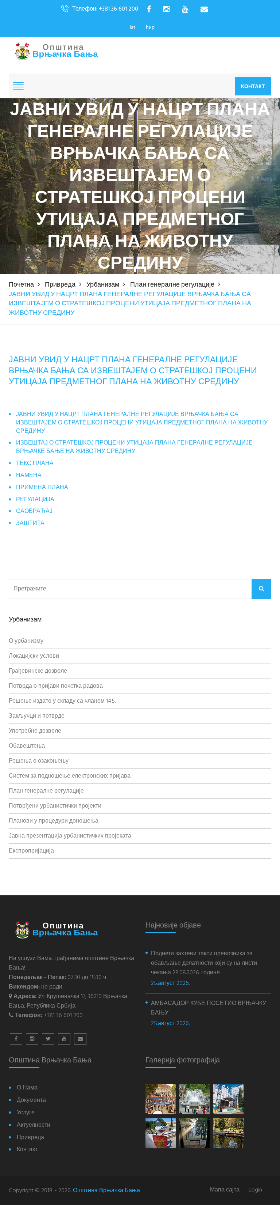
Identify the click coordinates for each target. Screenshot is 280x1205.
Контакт (253, 86)
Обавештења (27, 746)
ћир (150, 27)
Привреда (60, 285)
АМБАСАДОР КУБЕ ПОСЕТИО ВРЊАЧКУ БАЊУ (208, 1008)
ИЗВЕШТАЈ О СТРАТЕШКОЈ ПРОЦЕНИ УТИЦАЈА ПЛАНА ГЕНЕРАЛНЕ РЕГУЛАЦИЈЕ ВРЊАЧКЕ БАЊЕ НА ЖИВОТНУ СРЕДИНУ (134, 447)
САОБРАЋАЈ (34, 511)
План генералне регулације (172, 285)
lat (133, 27)
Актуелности (33, 1125)
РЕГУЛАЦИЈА (35, 500)
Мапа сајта (225, 1190)
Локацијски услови (34, 656)
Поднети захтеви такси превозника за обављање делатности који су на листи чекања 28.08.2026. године (204, 963)
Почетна (21, 285)
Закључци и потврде (37, 716)
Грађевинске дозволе (38, 671)
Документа (31, 1100)
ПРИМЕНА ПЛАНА (42, 488)
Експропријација (31, 851)
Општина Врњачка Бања (106, 1190)
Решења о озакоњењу (39, 761)
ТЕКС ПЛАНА (35, 464)
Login (255, 1190)
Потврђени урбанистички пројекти (55, 806)
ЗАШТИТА (30, 524)
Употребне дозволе (35, 731)
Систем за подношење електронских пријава (70, 776)
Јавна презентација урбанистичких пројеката (70, 836)
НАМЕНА (29, 476)
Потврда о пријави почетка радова (56, 686)
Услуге (26, 1113)
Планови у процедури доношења (53, 821)
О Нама (27, 1088)
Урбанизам (102, 285)
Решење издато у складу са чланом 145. (62, 701)
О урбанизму (26, 641)
